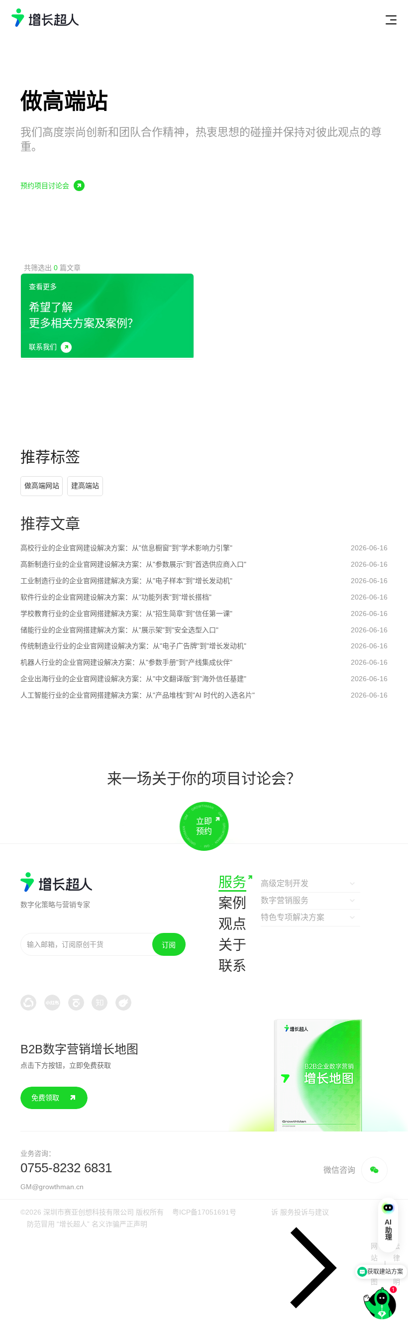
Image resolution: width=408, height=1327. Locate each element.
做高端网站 (41, 486)
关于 (232, 945)
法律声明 (396, 1264)
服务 (232, 882)
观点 (232, 924)
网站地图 (374, 1264)
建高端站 (85, 486)
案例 (232, 903)
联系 (232, 966)
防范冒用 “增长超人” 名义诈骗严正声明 (87, 1224)
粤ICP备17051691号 (204, 1212)
